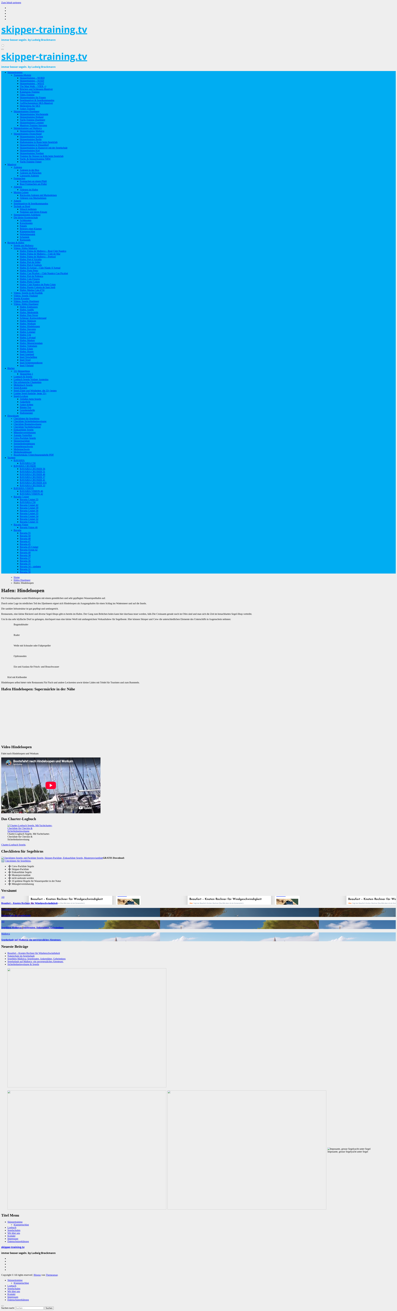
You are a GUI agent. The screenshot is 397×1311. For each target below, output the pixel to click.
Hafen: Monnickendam (31, 343)
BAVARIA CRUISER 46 (32, 474)
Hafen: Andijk (27, 309)
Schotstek (24, 237)
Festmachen (19, 178)
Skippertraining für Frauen (33, 97)
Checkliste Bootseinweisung (27, 424)
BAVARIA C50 (28, 463)
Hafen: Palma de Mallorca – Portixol (38, 256)
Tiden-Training (27, 94)
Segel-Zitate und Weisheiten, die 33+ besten (35, 390)
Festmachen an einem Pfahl (33, 181)
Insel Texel (25, 360)
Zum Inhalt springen (11, 2)
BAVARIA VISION (24, 488)
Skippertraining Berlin (31, 139)
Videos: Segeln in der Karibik (28, 293)
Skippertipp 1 (26, 374)
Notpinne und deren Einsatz (33, 212)
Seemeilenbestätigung (24, 443)
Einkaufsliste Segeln (23, 429)
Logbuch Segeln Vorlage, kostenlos (31, 379)
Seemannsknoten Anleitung (27, 214)
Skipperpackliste (22, 441)
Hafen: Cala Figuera (30, 279)
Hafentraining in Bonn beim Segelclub (39, 142)
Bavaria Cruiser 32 (29, 519)
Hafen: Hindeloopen (30, 326)
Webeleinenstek (27, 234)
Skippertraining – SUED (32, 80)
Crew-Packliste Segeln (25, 438)
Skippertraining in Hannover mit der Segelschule (43, 147)
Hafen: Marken (27, 340)
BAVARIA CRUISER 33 (32, 485)
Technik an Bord (22, 206)
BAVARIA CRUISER (25, 466)
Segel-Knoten (20, 387)
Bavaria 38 (25, 555)
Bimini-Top (25, 407)
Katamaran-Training (30, 92)
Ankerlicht (25, 401)
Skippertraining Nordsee (32, 153)
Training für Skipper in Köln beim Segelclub (41, 156)
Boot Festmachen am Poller (33, 184)
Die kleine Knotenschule (26, 217)
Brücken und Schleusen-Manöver (36, 89)
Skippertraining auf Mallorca (28, 128)
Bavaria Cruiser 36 (29, 510)
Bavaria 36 (25, 561)
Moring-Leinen (21, 192)
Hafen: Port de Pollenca (31, 276)
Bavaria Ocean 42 (29, 549)
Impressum (12, 1238)
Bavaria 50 (25, 535)
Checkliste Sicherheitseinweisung (30, 421)
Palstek (23, 226)
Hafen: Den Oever (29, 315)
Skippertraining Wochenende (34, 114)
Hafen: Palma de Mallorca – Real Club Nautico (43, 251)
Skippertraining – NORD (32, 78)
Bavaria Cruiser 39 (29, 508)
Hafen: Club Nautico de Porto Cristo (38, 284)
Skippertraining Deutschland (28, 133)
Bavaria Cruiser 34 (29, 516)
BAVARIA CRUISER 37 (32, 477)
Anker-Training (27, 108)
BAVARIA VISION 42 (31, 494)
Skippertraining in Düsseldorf (34, 145)
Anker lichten (26, 404)
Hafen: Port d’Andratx (31, 265)
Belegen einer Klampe (31, 228)
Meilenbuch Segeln (23, 385)
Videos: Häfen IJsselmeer (26, 304)
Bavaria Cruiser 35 (29, 513)
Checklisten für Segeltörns (26, 418)
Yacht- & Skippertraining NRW (35, 159)
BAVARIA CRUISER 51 (32, 471)
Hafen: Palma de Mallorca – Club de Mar (40, 253)
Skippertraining (14, 72)
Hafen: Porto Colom (30, 281)
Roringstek (25, 240)
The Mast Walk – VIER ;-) (33, 86)
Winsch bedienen (28, 209)
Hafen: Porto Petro (29, 270)
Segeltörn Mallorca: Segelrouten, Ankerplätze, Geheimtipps (32, 927)
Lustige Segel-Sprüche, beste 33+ (30, 393)
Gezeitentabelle (27, 410)
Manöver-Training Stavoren (33, 125)
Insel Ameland (27, 354)
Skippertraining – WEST (32, 83)
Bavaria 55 (25, 533)
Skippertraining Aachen (31, 136)
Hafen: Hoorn (26, 351)
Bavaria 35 (25, 563)
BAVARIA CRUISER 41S (33, 482)
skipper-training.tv (44, 29)
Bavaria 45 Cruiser (29, 547)
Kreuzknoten (26, 223)
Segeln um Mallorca (23, 245)
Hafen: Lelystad (28, 337)
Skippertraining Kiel (30, 150)
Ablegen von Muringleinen (33, 198)
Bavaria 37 (25, 558)
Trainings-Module (22, 75)
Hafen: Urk (25, 334)
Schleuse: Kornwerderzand (33, 318)
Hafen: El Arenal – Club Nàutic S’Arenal (40, 267)
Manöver (11, 164)
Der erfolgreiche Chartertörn (27, 382)
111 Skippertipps (22, 371)
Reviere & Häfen (15, 242)
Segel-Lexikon (21, 396)
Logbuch (11, 1227)
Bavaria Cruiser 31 (29, 521)
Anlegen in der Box (29, 170)
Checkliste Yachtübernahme (27, 427)
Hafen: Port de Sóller (30, 262)
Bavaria (17, 530)
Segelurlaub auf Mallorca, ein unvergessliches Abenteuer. (31, 939)
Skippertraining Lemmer (32, 122)
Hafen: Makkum (28, 320)
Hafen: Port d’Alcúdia (31, 259)
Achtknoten (25, 220)
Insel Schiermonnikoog (31, 362)
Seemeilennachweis (23, 446)
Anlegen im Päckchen (30, 173)
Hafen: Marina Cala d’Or (32, 290)
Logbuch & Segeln (23, 376)
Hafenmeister (26, 413)
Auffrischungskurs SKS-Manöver (36, 103)
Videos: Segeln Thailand (26, 295)
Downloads (13, 415)
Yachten (11, 457)
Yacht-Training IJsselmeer (32, 119)
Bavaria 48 (25, 538)
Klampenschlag (27, 231)
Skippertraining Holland (31, 117)
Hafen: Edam (26, 348)
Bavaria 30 (25, 572)
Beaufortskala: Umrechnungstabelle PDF (34, 454)
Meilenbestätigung (23, 452)
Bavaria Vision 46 (29, 527)
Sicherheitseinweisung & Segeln (23, 964)
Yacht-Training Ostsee (31, 161)
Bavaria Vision (21, 524)
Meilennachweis (22, 449)
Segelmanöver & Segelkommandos (37, 100)
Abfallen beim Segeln (30, 399)
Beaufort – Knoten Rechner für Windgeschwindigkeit (29, 903)
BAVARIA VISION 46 (31, 491)
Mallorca (5, 933)
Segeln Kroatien (21, 298)
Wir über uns (13, 1233)
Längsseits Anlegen (29, 175)
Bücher (11, 368)
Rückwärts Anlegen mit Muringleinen (38, 195)
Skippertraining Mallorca (32, 131)
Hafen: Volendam (28, 346)
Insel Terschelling (28, 357)
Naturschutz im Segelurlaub (16, 915)
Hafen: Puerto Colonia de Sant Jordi (37, 287)
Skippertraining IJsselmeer (26, 111)
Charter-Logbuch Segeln (13, 844)
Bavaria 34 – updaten (30, 566)
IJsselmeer (6, 909)
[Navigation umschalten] (2, 49)
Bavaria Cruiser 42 (29, 505)
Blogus (37, 1275)
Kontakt (11, 1236)
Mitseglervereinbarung (25, 432)
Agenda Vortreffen (23, 435)
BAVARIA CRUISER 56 (32, 468)
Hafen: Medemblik (29, 312)
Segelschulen (13, 1230)
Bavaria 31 (25, 569)
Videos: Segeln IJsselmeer (26, 301)
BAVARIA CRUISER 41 (32, 480)
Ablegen (18, 186)
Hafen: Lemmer (27, 332)
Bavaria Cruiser (21, 496)
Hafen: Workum (28, 323)
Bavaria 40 (25, 552)
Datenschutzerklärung (18, 1241)
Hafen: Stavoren (28, 329)
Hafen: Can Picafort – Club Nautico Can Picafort (44, 273)
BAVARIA (19, 460)
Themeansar (52, 1275)
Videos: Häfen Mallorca (25, 248)
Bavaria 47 (25, 541)
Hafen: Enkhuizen (29, 307)
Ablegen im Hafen (29, 189)
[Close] (2, 1305)
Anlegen (18, 167)
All (2, 897)
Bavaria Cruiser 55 (29, 499)
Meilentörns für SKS (30, 106)
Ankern (17, 200)
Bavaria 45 (25, 544)
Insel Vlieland (26, 365)
